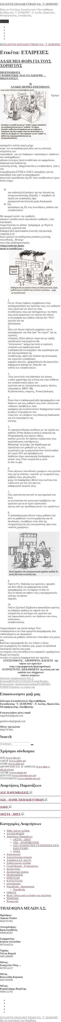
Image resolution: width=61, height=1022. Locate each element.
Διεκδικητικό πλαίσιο (26, 684)
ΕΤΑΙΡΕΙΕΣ (43, 684)
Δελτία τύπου (13, 869)
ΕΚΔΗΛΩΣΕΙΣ (15, 874)
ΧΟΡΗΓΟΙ (6, 687)
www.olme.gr (16, 763)
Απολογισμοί (13, 854)
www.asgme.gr (18, 772)
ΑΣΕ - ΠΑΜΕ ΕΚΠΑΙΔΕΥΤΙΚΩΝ (22, 799)
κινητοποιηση (13, 883)
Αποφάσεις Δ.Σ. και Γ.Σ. (19, 860)
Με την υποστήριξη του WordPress (18, 1020)
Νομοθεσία (19, 889)
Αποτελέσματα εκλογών (19, 857)
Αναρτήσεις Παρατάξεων (20, 836)
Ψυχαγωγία (12, 901)
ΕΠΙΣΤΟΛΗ (13, 877)
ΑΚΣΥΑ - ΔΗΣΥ (10, 814)
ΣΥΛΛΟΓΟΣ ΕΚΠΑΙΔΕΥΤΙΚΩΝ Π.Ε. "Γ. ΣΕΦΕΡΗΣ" (29, 4)
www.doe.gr (13, 757)
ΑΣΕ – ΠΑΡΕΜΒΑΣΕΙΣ (26, 842)
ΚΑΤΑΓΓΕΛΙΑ (15, 880)
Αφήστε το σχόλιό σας (23, 687)
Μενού (4, 21)
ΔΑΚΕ (4, 807)
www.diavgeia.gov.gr (24, 775)
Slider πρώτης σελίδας (18, 830)
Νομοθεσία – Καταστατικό (20, 886)
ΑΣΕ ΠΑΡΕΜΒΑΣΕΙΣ (15, 792)
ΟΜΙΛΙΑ (11, 892)
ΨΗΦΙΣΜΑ (13, 898)
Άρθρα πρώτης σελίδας (19, 863)
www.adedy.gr (17, 760)
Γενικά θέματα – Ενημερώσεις (22, 866)
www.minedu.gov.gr (28, 778)
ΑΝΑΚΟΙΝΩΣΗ (15, 833)
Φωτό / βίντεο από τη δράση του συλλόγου (29, 895)
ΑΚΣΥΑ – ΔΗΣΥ (22, 839)
